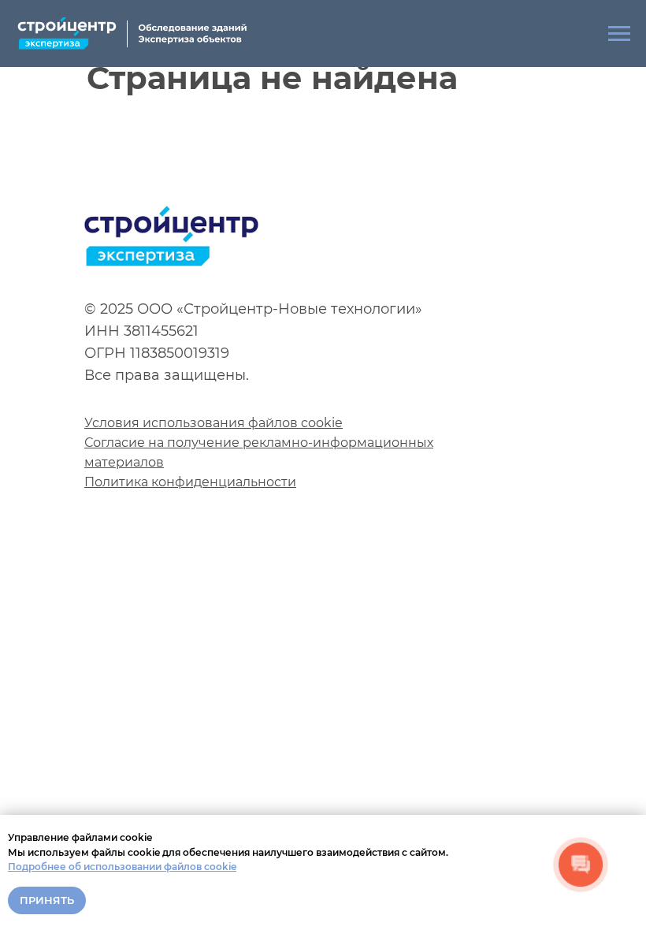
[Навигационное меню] (619, 34)
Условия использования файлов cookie (213, 422)
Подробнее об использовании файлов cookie (122, 866)
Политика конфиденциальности (190, 481)
